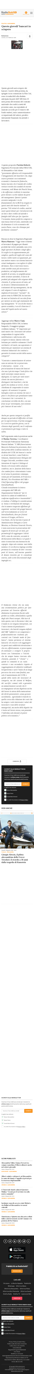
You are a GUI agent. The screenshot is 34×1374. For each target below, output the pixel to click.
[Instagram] (19, 1241)
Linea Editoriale (17, 1348)
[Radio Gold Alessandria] (9, 13)
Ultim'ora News (21, 1286)
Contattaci (17, 1298)
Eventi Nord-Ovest (12, 797)
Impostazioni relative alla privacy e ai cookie (17, 1360)
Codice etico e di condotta (17, 1346)
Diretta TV (16, 1294)
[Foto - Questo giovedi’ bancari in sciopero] (17, 44)
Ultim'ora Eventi (25, 1291)
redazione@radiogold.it (23, 1370)
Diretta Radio (7, 1294)
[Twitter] (10, 1241)
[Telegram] (24, 1241)
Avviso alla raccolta (17, 1362)
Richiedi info (17, 1271)
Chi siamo (6, 1283)
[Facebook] (5, 1241)
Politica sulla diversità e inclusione (17, 1344)
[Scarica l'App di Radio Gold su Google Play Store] (17, 1256)
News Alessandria (12, 790)
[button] (32, 813)
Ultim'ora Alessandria (11, 1289)
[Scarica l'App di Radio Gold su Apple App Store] (17, 1249)
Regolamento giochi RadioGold (17, 1350)
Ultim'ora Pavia (25, 1289)
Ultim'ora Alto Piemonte (11, 1291)
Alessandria (11, 23)
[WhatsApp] (29, 1241)
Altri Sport (4, 1171)
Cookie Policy (21, 1342)
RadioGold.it (22, 1366)
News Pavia (10, 793)
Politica (4, 23)
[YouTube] (15, 1241)
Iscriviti (25, 784)
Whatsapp (11, 1286)
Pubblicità (27, 1283)
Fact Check (17, 1352)
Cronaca (3, 852)
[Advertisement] (17, 68)
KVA (22, 1371)
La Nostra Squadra (17, 1283)
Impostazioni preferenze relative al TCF (17, 1358)
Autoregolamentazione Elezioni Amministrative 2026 (17, 1356)
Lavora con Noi (26, 1294)
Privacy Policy (24, 800)
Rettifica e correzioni (17, 1354)
